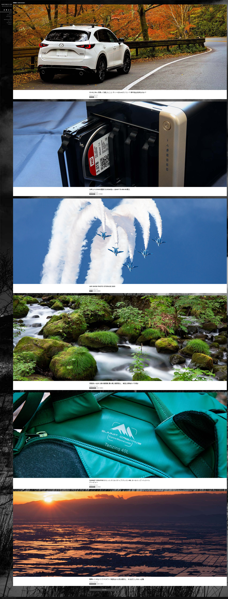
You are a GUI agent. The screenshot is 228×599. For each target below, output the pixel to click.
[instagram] (6, 9)
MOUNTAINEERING (8, 19)
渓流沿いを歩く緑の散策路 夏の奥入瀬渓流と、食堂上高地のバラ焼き (114, 383)
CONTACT (10, 24)
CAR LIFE (10, 21)
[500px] (9, 9)
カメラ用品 (98, 486)
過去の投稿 (104, 589)
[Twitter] (4, 9)
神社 (101, 583)
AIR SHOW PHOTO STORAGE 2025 (102, 286)
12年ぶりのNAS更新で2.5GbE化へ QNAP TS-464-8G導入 (109, 189)
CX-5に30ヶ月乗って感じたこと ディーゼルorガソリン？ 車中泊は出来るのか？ (117, 92)
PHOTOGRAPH (9, 16)
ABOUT (10, 13)
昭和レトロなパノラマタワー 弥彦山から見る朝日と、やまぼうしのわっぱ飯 (116, 579)
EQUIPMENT (9, 22)
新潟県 (98, 583)
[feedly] (11, 9)
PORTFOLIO (9, 14)
